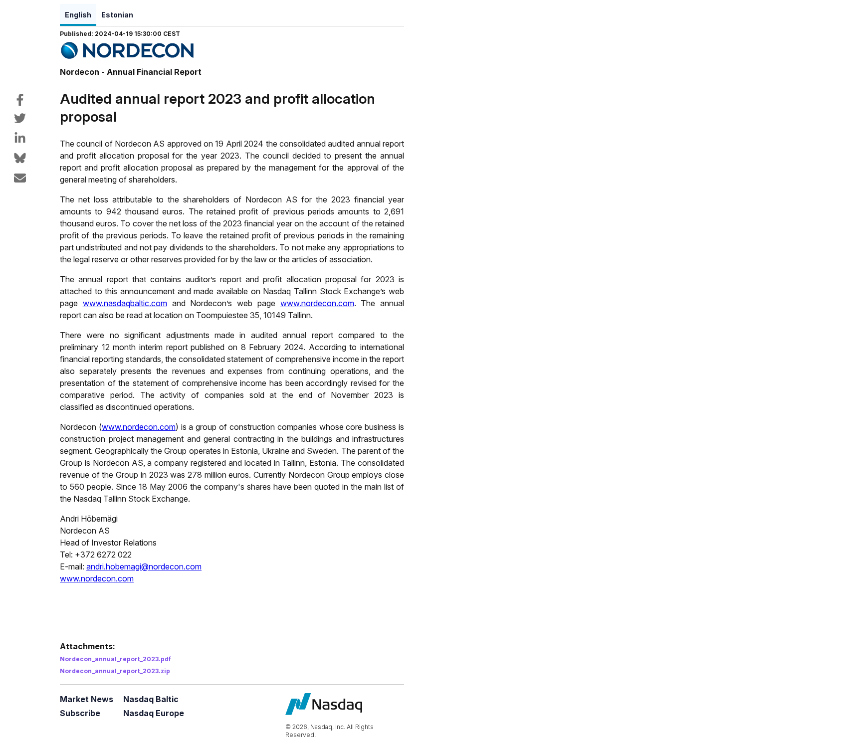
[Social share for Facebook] (20, 100)
